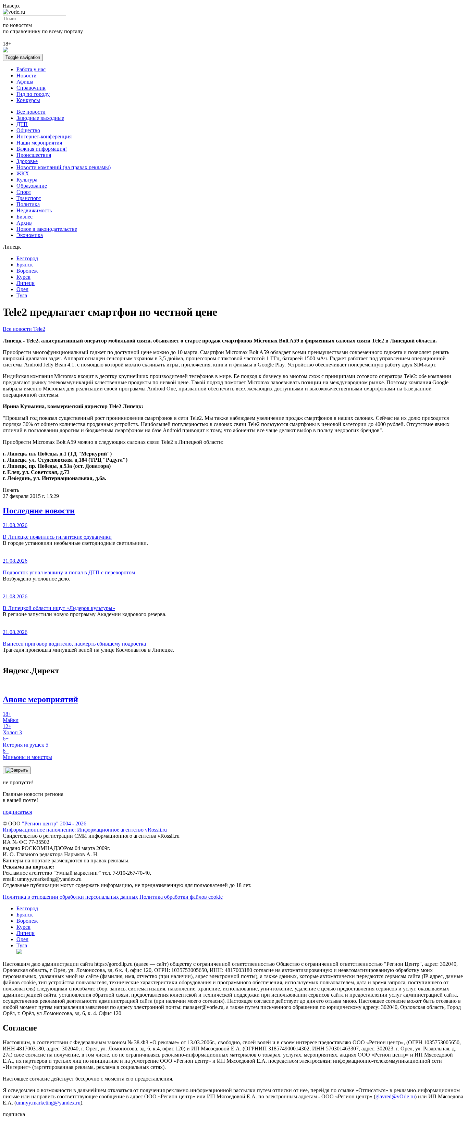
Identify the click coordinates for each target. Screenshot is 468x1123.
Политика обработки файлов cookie (181, 897)
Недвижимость (34, 210)
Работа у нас (31, 69)
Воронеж (27, 271)
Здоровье (27, 161)
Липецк (25, 283)
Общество (28, 130)
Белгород (27, 258)
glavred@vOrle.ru (395, 1096)
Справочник (31, 88)
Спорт (23, 192)
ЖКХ (22, 173)
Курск (23, 277)
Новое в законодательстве (46, 229)
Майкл (11, 717)
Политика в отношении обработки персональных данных (70, 897)
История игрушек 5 (25, 742)
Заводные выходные (40, 118)
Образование (31, 186)
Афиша (24, 82)
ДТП (22, 124)
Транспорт (28, 198)
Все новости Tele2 (24, 329)
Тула (21, 295)
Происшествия (33, 155)
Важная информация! (41, 149)
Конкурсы (28, 100)
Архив (24, 223)
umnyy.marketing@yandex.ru (48, 1103)
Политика (28, 204)
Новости (26, 75)
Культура (26, 180)
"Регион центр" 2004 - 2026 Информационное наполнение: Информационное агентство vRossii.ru (85, 827)
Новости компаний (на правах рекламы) (63, 167)
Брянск (24, 264)
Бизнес (24, 217)
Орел (22, 289)
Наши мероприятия (39, 143)
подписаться (17, 812)
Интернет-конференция (44, 136)
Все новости (31, 112)
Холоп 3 (12, 729)
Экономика (29, 235)
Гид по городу (33, 94)
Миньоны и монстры (27, 754)
